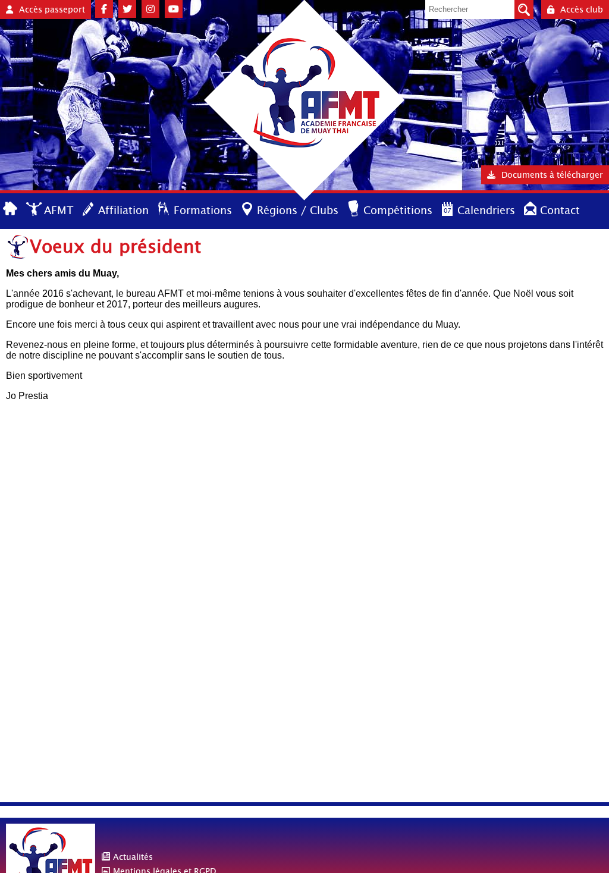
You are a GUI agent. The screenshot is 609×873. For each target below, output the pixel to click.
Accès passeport (52, 9)
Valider (523, 9)
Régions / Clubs (297, 210)
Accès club (581, 9)
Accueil (11, 209)
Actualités (133, 857)
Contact (560, 210)
